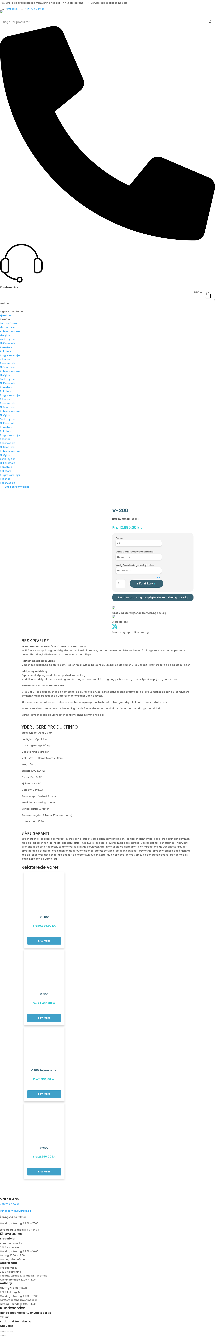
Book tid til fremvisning (15, 1321)
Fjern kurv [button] (6, 315)
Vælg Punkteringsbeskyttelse (135, 565)
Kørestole (6, 347)
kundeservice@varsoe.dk (15, 1210)
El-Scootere (7, 327)
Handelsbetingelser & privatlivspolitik (25, 1313)
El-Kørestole (7, 343)
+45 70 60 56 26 (9, 1204)
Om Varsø (7, 1326)
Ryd (159, 577)
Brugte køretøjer (10, 355)
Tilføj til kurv (145, 583)
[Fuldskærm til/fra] (4, 1331)
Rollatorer (6, 351)
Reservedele (7, 363)
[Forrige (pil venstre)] (1, 1335)
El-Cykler (5, 335)
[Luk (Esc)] (11, 1331)
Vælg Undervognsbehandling (134, 551)
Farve (119, 538)
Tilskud (5, 1317)
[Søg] (210, 22)
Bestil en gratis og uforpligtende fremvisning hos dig (153, 597)
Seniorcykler (7, 339)
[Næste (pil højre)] (4, 1335)
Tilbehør (5, 359)
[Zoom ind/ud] (1, 1331)
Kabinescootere (10, 331)
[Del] (8, 1331)
